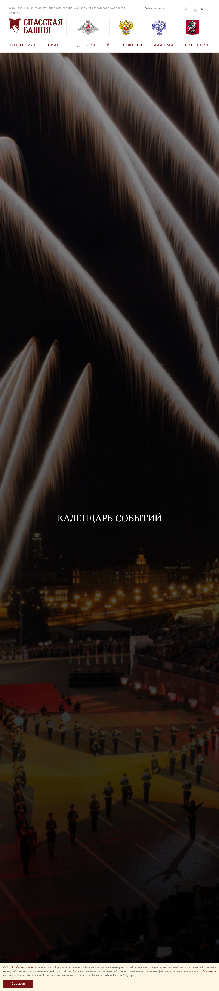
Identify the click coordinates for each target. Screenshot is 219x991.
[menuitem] (23, 44)
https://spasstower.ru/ (22, 967)
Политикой (209, 971)
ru (202, 8)
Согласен (18, 983)
